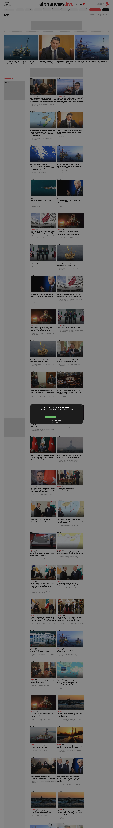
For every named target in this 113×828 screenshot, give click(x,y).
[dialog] (56, 414)
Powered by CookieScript (56, 422)
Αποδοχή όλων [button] (50, 417)
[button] (56, 414)
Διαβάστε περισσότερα (62, 411)
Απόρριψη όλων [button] (62, 417)
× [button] (81, 405)
